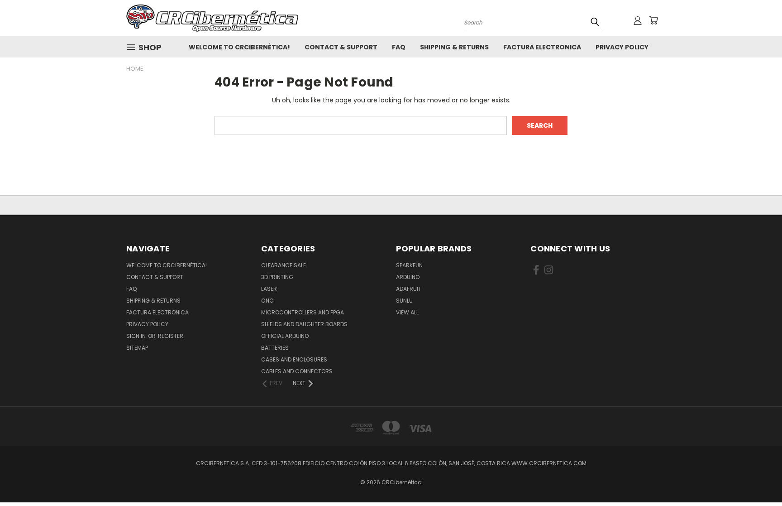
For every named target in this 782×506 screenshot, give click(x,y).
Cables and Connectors (297, 371)
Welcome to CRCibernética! (239, 47)
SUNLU (404, 300)
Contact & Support (341, 47)
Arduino (408, 277)
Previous (758, 478)
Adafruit (408, 289)
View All (407, 312)
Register (170, 336)
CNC (267, 300)
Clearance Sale (283, 265)
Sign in (136, 336)
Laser (269, 289)
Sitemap (137, 348)
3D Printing (277, 277)
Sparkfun (409, 265)
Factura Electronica (542, 47)
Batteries (275, 348)
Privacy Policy (622, 47)
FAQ (398, 47)
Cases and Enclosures (294, 359)
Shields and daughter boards (304, 324)
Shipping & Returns (454, 47)
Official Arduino (285, 336)
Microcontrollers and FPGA (302, 312)
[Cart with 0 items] (653, 20)
